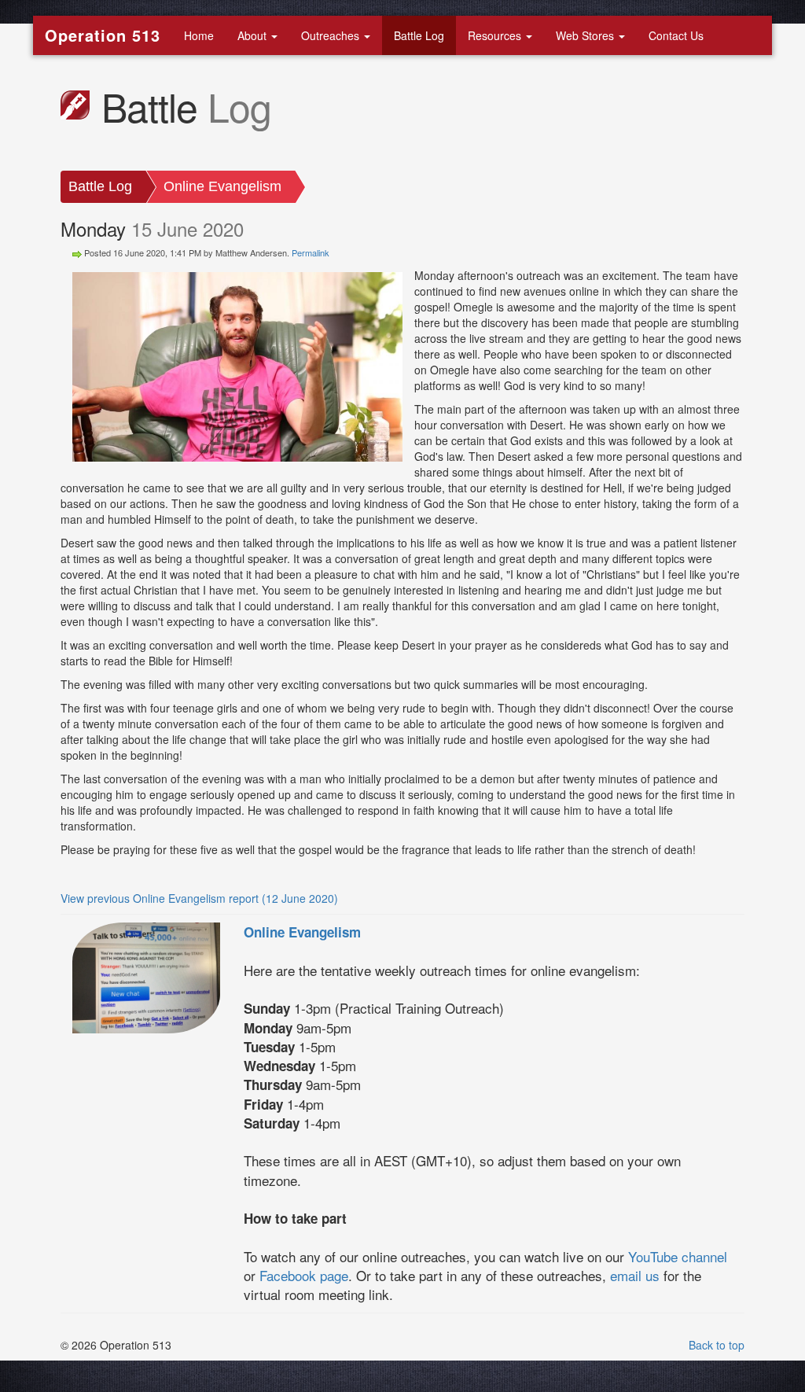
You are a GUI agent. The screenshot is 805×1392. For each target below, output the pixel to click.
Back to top (716, 1345)
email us (635, 1275)
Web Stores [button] (586, 35)
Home (199, 35)
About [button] (253, 35)
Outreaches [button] (331, 35)
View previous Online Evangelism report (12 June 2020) (199, 898)
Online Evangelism (222, 186)
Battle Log (419, 35)
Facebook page (303, 1275)
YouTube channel (677, 1256)
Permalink (310, 252)
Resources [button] (496, 35)
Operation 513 (102, 35)
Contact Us (676, 35)
